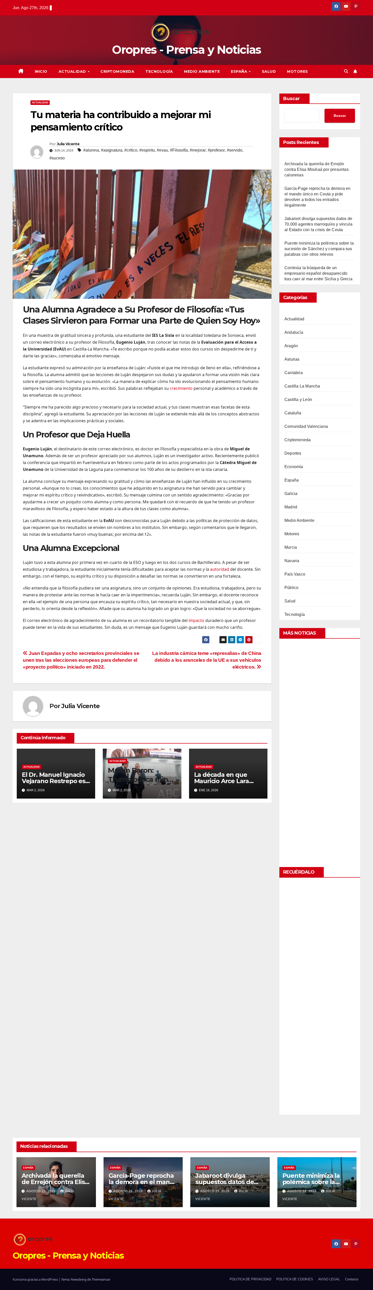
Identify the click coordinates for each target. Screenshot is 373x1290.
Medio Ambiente (202, 71)
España (239, 71)
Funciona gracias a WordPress (36, 1279)
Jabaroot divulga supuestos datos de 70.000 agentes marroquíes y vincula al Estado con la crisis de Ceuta (318, 224)
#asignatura (111, 150)
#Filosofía (179, 150)
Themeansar (101, 1279)
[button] (346, 71)
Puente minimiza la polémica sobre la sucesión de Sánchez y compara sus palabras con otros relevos (319, 248)
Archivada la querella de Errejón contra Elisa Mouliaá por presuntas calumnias (316, 169)
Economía (293, 467)
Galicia (290, 493)
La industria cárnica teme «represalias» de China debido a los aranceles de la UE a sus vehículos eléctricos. (206, 660)
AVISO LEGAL (329, 1279)
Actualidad (73, 71)
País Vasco (294, 574)
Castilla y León (298, 399)
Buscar (291, 98)
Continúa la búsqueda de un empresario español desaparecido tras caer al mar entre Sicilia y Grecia (318, 273)
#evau (162, 150)
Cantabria (293, 373)
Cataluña (292, 413)
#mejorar (198, 150)
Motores (297, 71)
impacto (196, 620)
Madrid (290, 507)
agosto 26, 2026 (41, 1191)
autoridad (219, 569)
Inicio (41, 71)
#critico (130, 150)
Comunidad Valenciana (306, 426)
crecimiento (181, 388)
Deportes (292, 453)
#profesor (216, 150)
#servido (234, 150)
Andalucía (293, 332)
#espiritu (147, 150)
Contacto (351, 1279)
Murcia (290, 547)
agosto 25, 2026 (215, 1191)
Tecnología (159, 71)
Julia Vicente (68, 144)
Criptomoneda (117, 71)
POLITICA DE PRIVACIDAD (250, 1279)
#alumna (91, 150)
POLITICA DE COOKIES (294, 1279)
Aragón (291, 346)
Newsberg (78, 1279)
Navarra (291, 561)
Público (291, 587)
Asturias (292, 359)
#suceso (57, 158)
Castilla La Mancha (302, 386)
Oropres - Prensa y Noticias (186, 50)
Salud (269, 71)
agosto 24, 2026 (302, 1191)
